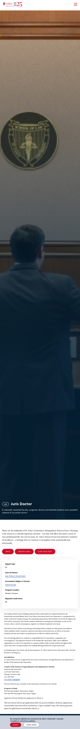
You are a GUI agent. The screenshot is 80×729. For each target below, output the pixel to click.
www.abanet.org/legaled (12, 679)
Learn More (31, 725)
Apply (8, 551)
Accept (15, 725)
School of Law (10, 584)
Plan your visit (45, 551)
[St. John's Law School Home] (12, 4)
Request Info (24, 551)
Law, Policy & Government (15, 576)
